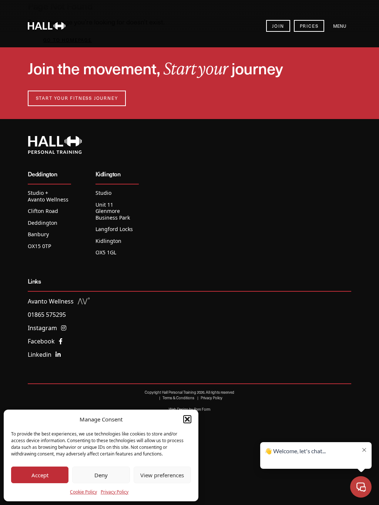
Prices (309, 26)
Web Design (178, 409)
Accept (39, 475)
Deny (101, 475)
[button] (187, 419)
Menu (339, 26)
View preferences (162, 475)
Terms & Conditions (178, 397)
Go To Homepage (67, 40)
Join (278, 26)
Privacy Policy (114, 492)
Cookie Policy (83, 492)
